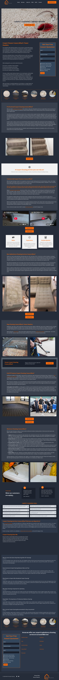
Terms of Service (36, 677)
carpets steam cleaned (40, 331)
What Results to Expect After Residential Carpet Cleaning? (16, 578)
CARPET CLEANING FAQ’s (29, 503)
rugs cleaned (16, 331)
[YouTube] (19, 676)
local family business (8, 523)
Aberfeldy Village (24, 637)
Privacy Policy (37, 675)
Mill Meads (42, 641)
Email (41, 58)
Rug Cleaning (43, 67)
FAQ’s (32, 2)
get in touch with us (29, 206)
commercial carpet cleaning (15, 190)
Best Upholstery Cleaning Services (17, 254)
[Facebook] (17, 676)
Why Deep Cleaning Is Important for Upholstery (13, 588)
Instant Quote (29, 231)
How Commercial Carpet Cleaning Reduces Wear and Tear (16, 568)
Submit (5, 664)
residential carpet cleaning (17, 109)
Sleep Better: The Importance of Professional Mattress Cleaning (17, 599)
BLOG (36, 2)
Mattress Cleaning (44, 70)
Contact (40, 2)
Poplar (41, 645)
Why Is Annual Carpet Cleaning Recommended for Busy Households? (18, 609)
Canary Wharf (23, 649)
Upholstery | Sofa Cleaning (46, 66)
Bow (22, 641)
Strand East (42, 649)
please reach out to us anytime (26, 531)
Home (18, 2)
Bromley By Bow (24, 645)
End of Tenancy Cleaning (45, 69)
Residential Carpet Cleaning (46, 63)
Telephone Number (44, 54)
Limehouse (42, 637)
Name (41, 50)
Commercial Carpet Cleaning (46, 64)
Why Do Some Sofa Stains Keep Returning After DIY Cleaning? (17, 557)
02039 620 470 (29, 158)
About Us (28, 2)
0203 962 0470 (52, 2)
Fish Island (23, 652)
